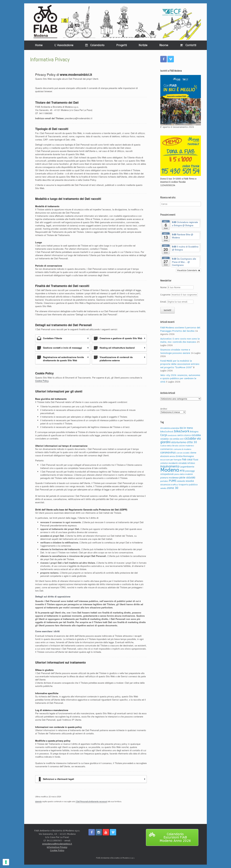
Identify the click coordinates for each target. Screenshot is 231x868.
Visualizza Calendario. (187, 270)
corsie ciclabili (183, 453)
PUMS (172, 480)
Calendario (97, 45)
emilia (172, 456)
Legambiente (187, 466)
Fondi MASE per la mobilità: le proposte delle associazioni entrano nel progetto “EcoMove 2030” (179, 364)
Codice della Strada (169, 446)
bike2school (166, 431)
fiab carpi (187, 459)
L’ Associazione (63, 45)
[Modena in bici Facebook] (163, 59)
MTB (182, 470)
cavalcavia (172, 435)
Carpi (163, 435)
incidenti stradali (178, 463)
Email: (163, 301)
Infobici (191, 463)
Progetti (121, 45)
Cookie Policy (42, 380)
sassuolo (181, 481)
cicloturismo (178, 442)
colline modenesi (186, 446)
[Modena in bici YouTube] (106, 832)
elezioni (164, 456)
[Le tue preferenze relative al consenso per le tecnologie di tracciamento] (6, 862)
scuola (190, 480)
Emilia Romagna (185, 456)
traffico (174, 485)
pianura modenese (169, 477)
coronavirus (168, 452)
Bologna (194, 431)
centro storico (184, 435)
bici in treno (186, 428)
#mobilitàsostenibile (169, 428)
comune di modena (182, 449)
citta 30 (192, 442)
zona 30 (172, 488)
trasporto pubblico (188, 484)
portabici (164, 481)
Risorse (163, 45)
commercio (166, 449)
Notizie (143, 45)
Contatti (191, 45)
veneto (163, 488)
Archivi (163, 408)
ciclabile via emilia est (172, 439)
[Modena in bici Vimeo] (170, 59)
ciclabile (196, 435)
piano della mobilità (183, 474)
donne (193, 453)
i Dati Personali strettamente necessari (91, 801)
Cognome (165, 294)
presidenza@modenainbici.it (57, 844)
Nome (163, 287)
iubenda (38, 801)
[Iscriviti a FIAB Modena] (180, 100)
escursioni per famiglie (170, 460)
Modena (169, 470)
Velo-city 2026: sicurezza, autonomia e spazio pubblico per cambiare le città (180, 378)
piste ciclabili (187, 477)
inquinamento (169, 466)
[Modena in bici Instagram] (99, 832)
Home (39, 45)
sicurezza (165, 484)
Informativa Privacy (57, 847)
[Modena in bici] (115, 22)
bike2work (181, 431)
